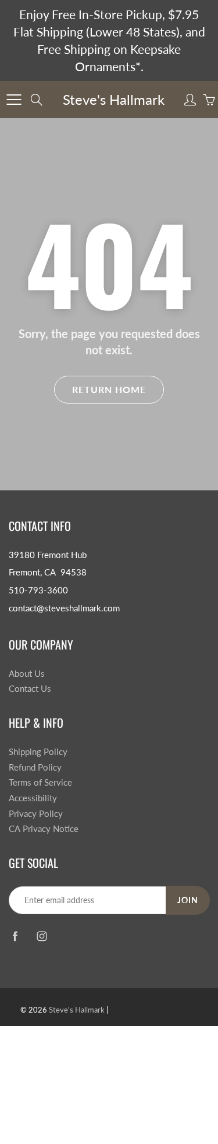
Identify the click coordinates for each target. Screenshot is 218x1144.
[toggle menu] (13, 99)
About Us (27, 674)
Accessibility (33, 798)
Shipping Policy (38, 752)
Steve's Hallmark (114, 99)
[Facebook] (15, 936)
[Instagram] (41, 936)
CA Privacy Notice (43, 829)
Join (187, 900)
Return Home (109, 389)
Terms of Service (40, 782)
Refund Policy (35, 767)
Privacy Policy (36, 814)
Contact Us (30, 689)
